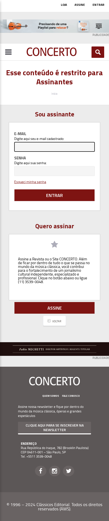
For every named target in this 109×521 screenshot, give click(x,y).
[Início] (52, 54)
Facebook (40, 471)
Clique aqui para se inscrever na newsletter (55, 427)
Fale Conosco (71, 396)
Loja (64, 4)
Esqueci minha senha (30, 181)
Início (54, 93)
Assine (80, 4)
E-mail (20, 134)
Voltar (56, 321)
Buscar (98, 52)
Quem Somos (50, 396)
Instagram (54, 471)
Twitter (68, 471)
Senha (20, 158)
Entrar (98, 4)
